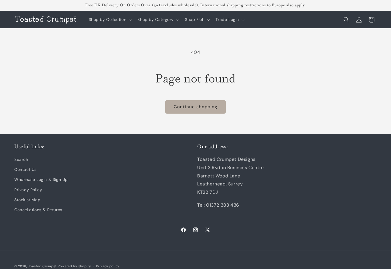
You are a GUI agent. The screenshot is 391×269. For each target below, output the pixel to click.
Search (21, 159)
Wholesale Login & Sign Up (41, 179)
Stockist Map (27, 199)
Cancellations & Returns (38, 209)
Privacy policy (107, 266)
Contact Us (25, 169)
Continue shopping (195, 107)
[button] (109, 19)
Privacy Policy (28, 189)
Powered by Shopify (74, 266)
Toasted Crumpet (42, 266)
